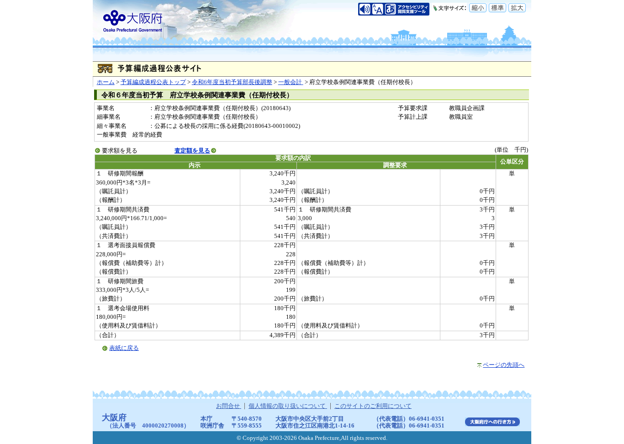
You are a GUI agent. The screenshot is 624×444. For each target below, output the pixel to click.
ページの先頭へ (503, 365)
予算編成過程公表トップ (153, 82)
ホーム (106, 82)
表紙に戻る (124, 348)
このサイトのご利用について (373, 406)
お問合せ (228, 406)
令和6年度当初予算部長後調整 (232, 82)
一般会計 (290, 82)
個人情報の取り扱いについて (288, 406)
